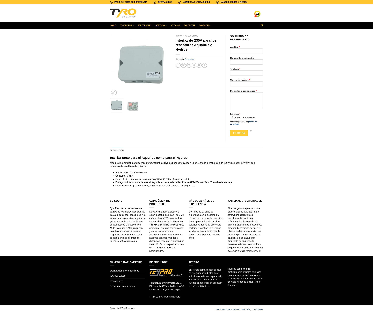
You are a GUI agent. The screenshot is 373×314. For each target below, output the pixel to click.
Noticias (175, 25)
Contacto (204, 25)
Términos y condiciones (122, 286)
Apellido (235, 47)
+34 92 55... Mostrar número (164, 296)
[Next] (166, 65)
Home (113, 25)
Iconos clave (116, 281)
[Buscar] (262, 25)
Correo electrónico (240, 80)
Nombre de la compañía (242, 58)
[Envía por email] (188, 65)
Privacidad (235, 114)
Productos (126, 25)
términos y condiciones (252, 309)
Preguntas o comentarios (243, 91)
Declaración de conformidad (124, 270)
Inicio (179, 36)
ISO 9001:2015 (118, 276)
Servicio (160, 25)
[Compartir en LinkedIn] (199, 65)
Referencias (145, 25)
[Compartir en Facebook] (178, 65)
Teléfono (235, 69)
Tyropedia (189, 25)
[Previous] (115, 65)
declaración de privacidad (228, 309)
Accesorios (191, 36)
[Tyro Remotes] (132, 13)
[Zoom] (114, 92)
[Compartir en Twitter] (183, 65)
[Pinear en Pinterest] (194, 65)
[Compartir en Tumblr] (204, 65)
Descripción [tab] (117, 150)
